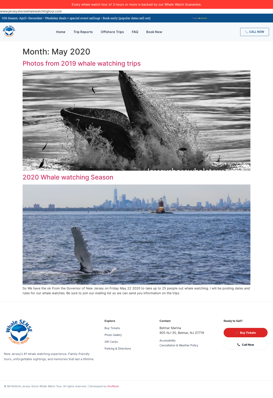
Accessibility (167, 340)
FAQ (135, 32)
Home (60, 32)
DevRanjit (113, 386)
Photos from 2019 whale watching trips (82, 63)
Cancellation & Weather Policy (178, 345)
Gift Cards (111, 341)
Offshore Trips (112, 32)
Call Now (248, 344)
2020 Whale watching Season (68, 177)
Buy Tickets (112, 328)
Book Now (154, 32)
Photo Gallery (113, 335)
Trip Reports (83, 32)
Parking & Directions (118, 348)
